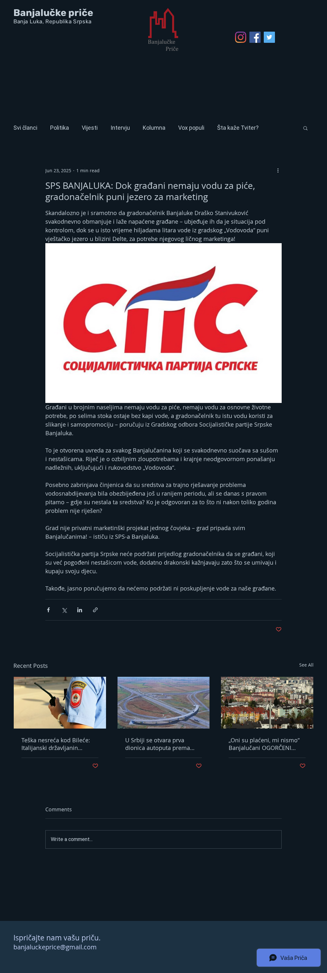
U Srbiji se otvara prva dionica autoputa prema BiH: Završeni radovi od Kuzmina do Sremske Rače (160, 744)
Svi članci (25, 127)
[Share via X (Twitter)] (64, 610)
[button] (305, 127)
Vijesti (90, 127)
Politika (59, 127)
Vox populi (191, 127)
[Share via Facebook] (48, 610)
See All (306, 665)
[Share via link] (95, 610)
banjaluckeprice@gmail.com (55, 947)
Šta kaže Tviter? (238, 127)
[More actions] (278, 170)
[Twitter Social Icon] (269, 37)
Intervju (120, 127)
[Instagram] (240, 37)
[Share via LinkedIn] (80, 610)
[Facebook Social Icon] (255, 37)
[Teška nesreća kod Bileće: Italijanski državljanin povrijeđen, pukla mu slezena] (60, 703)
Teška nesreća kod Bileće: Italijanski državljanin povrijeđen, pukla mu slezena (55, 744)
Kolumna (154, 127)
